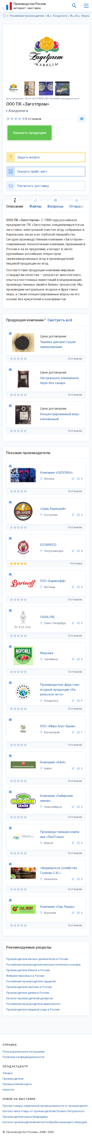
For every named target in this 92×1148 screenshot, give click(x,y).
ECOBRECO (48, 545)
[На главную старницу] (4, 15)
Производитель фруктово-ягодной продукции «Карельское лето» (60, 689)
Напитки (78, 15)
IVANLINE (47, 617)
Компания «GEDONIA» (56, 473)
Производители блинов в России (28, 970)
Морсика (46, 653)
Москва (49, 478)
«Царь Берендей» (53, 509)
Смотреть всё (59, 320)
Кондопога (60, 15)
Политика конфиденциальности (23, 1057)
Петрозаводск (54, 551)
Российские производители (27, 15)
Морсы (85, 15)
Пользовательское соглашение (24, 1051)
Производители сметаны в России (29, 987)
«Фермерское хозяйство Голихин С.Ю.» (58, 870)
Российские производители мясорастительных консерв (43, 964)
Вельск (48, 843)
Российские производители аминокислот (33, 1004)
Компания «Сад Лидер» (57, 907)
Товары (8, 1073)
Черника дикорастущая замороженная (58, 344)
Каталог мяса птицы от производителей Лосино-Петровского (44, 1111)
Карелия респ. (49, 15)
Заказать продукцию (29, 133)
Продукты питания (72, 15)
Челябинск (51, 659)
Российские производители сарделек (31, 981)
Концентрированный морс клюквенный (59, 416)
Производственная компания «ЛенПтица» (60, 834)
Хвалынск (50, 879)
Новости (8, 1089)
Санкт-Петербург (55, 623)
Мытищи (49, 587)
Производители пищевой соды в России (32, 1009)
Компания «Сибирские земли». (56, 798)
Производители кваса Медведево (25, 1116)
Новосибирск (53, 806)
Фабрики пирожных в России (25, 975)
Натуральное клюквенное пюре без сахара (59, 380)
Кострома (50, 514)
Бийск (48, 768)
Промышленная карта (17, 1084)
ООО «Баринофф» (53, 581)
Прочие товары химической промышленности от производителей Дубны (46, 1105)
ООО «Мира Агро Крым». (58, 726)
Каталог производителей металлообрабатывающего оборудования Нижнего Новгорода (46, 1122)
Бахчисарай (51, 732)
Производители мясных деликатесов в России (37, 959)
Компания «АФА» (53, 762)
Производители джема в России (27, 992)
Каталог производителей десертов (29, 998)
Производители (13, 1078)
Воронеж (50, 912)
